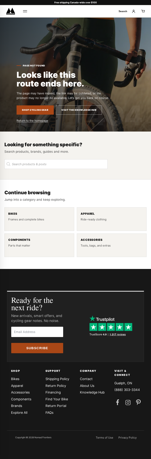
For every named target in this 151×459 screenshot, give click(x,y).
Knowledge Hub (92, 392)
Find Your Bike (56, 399)
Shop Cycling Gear (35, 110)
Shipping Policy (57, 379)
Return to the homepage (32, 120)
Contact (86, 379)
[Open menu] (25, 11)
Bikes (15, 379)
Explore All (19, 412)
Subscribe (37, 348)
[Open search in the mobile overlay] (56, 164)
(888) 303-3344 (127, 390)
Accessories (20, 392)
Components (21, 399)
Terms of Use (104, 437)
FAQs (49, 412)
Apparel (17, 386)
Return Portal (55, 406)
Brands (16, 406)
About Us (87, 386)
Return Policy (55, 386)
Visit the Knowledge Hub (78, 110)
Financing (53, 392)
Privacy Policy (127, 437)
